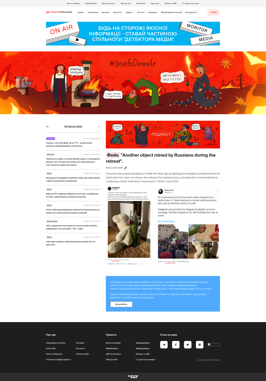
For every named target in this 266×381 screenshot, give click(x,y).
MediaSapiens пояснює (171, 12)
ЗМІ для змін (126, 3)
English (213, 12)
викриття (117, 12)
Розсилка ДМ (82, 354)
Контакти (80, 348)
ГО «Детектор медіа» (190, 3)
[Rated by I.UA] (214, 345)
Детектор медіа (113, 343)
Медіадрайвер (142, 343)
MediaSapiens (91, 3)
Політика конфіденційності (58, 359)
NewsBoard (141, 3)
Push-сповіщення (54, 354)
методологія (191, 12)
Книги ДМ (50, 348)
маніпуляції (93, 12)
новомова (152, 12)
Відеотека (155, 3)
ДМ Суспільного (108, 3)
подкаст (129, 12)
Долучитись (121, 304)
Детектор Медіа (73, 3)
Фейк (113, 155)
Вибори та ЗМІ (171, 3)
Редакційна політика (55, 343)
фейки (81, 12)
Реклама (80, 343)
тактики (141, 12)
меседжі (105, 12)
